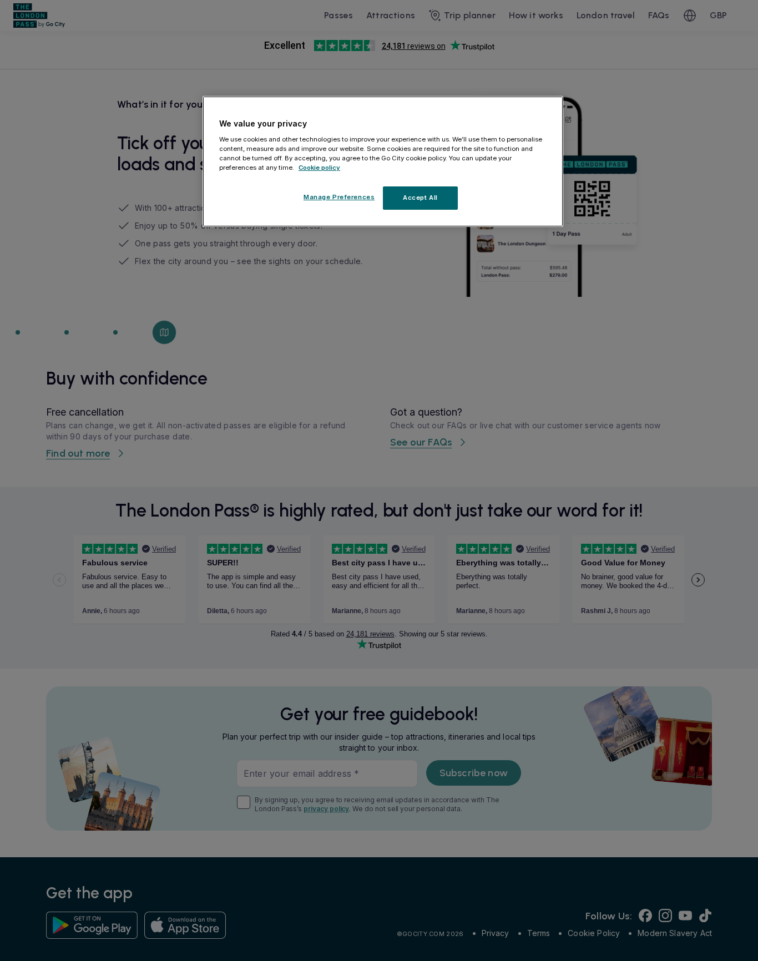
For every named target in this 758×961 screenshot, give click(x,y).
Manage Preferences (339, 197)
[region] (383, 161)
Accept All (420, 197)
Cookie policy (319, 167)
